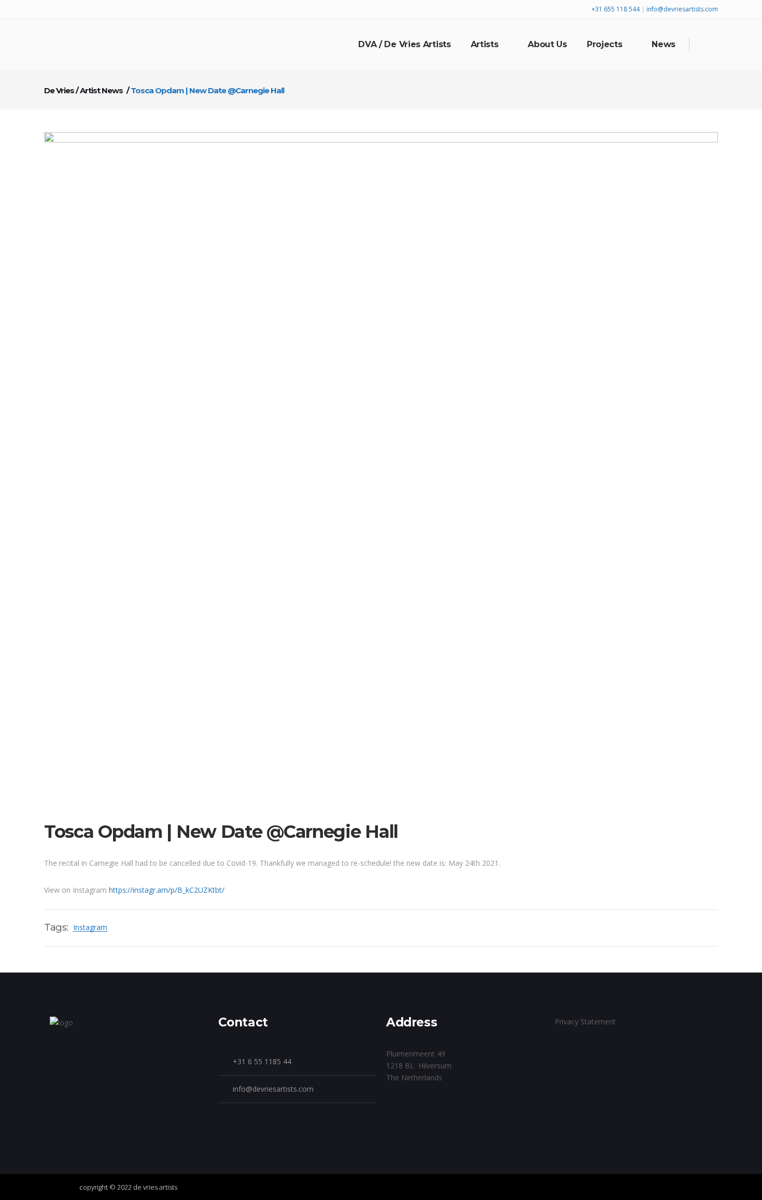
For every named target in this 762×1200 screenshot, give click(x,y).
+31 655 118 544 (616, 9)
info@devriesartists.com (682, 9)
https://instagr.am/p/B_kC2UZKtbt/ (166, 890)
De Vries (59, 90)
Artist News (101, 90)
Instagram (90, 927)
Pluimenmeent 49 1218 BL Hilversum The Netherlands (418, 1065)
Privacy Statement (585, 1021)
